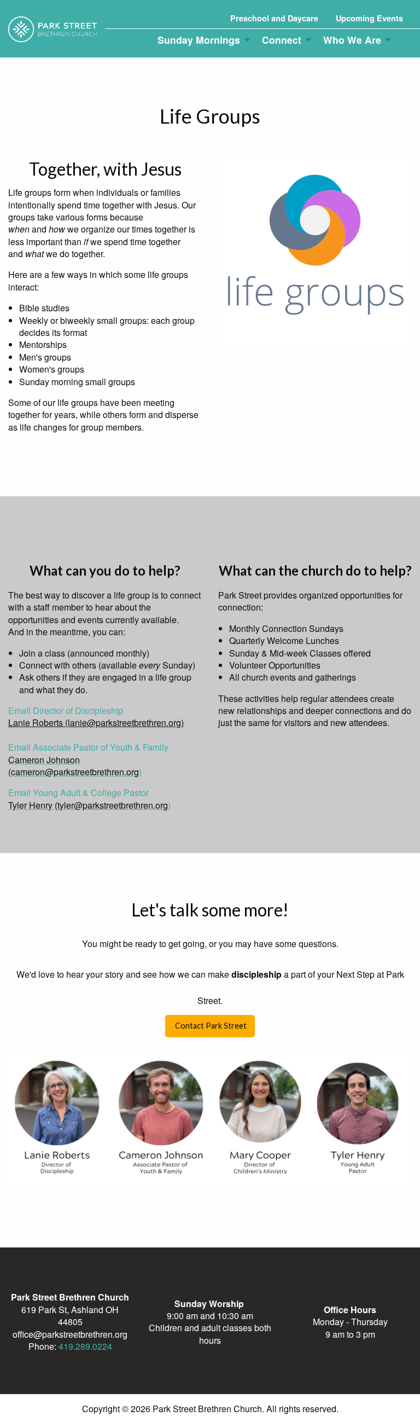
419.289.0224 (85, 1346)
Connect (281, 40)
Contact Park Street (210, 1025)
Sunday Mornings (199, 40)
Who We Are (352, 40)
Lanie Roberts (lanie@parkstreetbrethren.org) (96, 722)
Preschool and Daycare (274, 18)
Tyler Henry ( (32, 805)
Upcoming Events (369, 18)
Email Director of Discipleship (65, 710)
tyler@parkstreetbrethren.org (112, 805)
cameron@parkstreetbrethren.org (75, 771)
